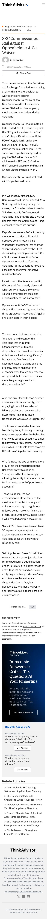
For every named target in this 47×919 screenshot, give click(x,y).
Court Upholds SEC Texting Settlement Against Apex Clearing (22, 789)
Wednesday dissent (18, 195)
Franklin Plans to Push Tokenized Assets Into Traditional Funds (23, 815)
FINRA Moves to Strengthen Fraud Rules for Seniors (20, 832)
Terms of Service (17, 912)
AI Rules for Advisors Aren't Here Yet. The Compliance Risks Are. (23, 806)
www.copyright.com (32, 626)
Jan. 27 (33, 148)
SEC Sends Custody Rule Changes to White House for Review (23, 798)
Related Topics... (18, 607)
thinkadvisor (18, 60)
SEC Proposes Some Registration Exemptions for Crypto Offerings (23, 823)
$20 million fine (19, 108)
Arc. (22, 909)
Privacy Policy (31, 912)
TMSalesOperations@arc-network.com (19, 632)
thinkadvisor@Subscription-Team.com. (23, 891)
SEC (28, 30)
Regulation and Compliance (18, 26)
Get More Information (23, 712)
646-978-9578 (15, 881)
